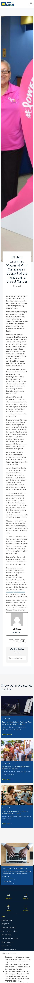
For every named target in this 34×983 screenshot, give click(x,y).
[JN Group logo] (7, 4)
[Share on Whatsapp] (17, 641)
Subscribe (8, 881)
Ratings (17, 652)
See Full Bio (16, 632)
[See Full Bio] (21, 632)
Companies (5, 924)
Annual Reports (6, 920)
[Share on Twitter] (23, 641)
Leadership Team (7, 942)
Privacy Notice (6, 946)
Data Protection (6, 935)
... (22, 729)
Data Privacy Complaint (9, 931)
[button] (31, 4)
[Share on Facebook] (11, 641)
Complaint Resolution (8, 927)
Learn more (6, 735)
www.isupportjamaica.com (15, 592)
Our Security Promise (8, 949)
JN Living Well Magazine (9, 938)
